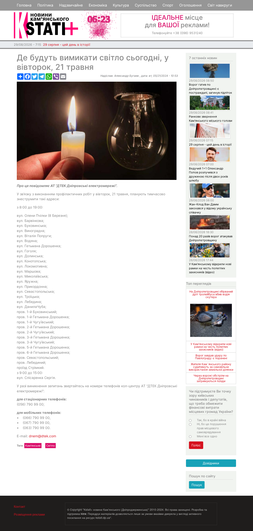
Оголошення (190, 5)
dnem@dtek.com (42, 436)
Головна (24, 5)
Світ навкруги (220, 5)
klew (83, 514)
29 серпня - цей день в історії (66, 45)
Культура (121, 5)
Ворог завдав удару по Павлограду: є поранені (211, 357)
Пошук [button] (197, 485)
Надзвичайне (71, 5)
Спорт (167, 5)
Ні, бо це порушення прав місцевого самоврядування (211, 428)
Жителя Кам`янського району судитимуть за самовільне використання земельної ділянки (211, 366)
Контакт (19, 506)
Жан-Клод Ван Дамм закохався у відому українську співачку (210, 208)
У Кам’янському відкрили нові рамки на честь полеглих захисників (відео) (210, 268)
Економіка (98, 5)
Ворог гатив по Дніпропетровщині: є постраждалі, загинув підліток (210, 88)
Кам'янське (33, 445)
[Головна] (46, 25)
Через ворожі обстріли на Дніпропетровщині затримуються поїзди (211, 378)
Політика (45, 5)
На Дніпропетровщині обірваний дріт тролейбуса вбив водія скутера (211, 294)
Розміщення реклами (29, 514)
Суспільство (146, 5)
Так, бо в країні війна (211, 420)
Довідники (211, 463)
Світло (50, 445)
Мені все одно (207, 436)
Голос (196, 445)
